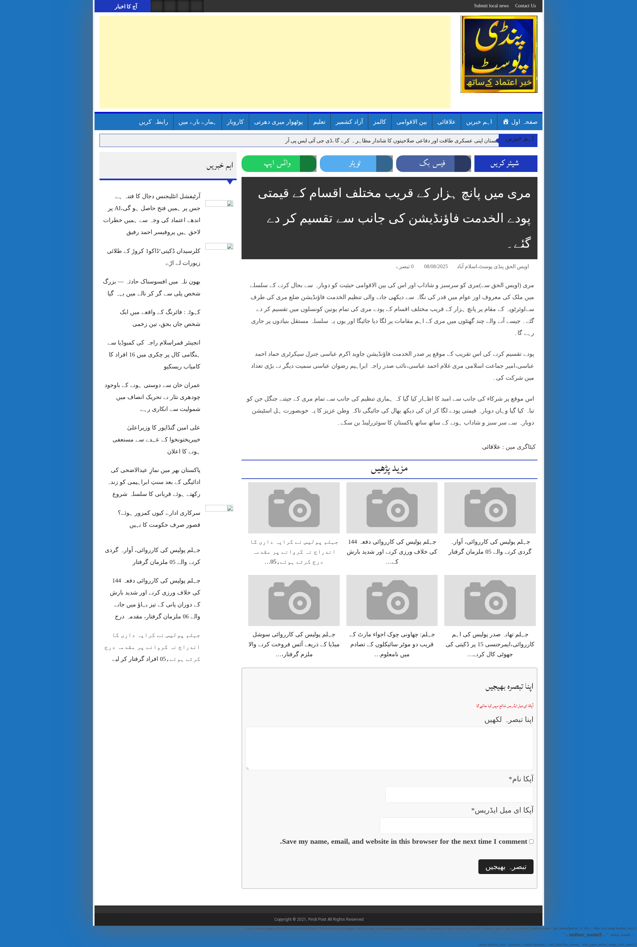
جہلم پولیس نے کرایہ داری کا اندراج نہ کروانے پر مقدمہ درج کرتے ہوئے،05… (294, 551)
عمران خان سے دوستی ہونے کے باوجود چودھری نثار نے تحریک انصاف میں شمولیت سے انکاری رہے (152, 397)
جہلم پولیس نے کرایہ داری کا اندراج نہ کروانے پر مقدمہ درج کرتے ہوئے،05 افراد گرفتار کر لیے (152, 647)
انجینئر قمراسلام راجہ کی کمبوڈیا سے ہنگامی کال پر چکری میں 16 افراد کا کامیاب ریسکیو (153, 354)
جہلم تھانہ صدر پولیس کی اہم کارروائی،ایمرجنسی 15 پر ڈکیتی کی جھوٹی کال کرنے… (490, 644)
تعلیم (319, 121)
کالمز (379, 121)
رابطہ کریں (153, 121)
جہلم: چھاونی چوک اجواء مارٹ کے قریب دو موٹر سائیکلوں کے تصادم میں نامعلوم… (392, 644)
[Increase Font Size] (256, 267)
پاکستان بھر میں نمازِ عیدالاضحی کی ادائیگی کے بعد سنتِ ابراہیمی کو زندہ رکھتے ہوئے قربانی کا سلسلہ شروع (153, 482)
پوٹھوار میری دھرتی (278, 121)
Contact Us (525, 5)
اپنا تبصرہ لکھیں (508, 719)
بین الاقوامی (411, 121)
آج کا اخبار (125, 6)
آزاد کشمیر (349, 121)
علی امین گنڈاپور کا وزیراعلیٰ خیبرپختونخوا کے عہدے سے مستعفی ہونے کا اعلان (156, 439)
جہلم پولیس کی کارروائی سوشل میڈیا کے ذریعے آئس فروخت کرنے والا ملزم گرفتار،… (294, 644)
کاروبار (235, 121)
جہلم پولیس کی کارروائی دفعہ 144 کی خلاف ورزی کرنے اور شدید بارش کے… (392, 551)
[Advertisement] (275, 62)
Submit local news (491, 5)
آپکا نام (521, 779)
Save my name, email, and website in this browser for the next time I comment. (403, 841)
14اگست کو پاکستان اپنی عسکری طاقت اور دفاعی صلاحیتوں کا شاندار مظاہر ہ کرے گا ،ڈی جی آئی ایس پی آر (407, 140)
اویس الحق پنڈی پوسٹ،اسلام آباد (493, 266)
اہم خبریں (479, 121)
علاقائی (446, 121)
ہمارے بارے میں (197, 121)
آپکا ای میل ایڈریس (502, 810)
